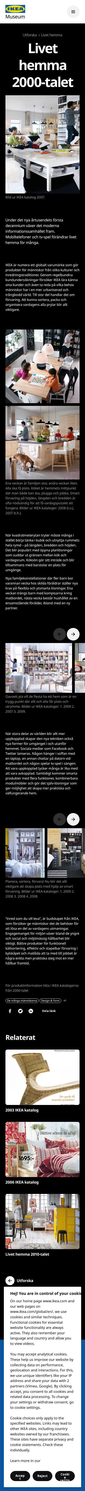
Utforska (30, 34)
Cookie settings (65, 1476)
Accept (20, 1477)
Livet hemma (51, 34)
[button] (19, 1280)
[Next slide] (73, 634)
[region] (42, 1387)
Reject (42, 1476)
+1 (64, 1000)
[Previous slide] (59, 634)
